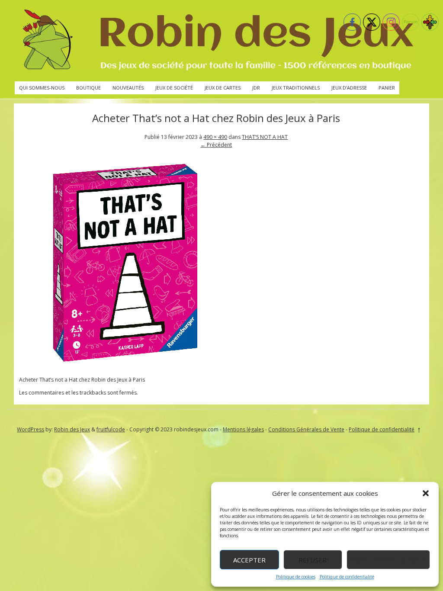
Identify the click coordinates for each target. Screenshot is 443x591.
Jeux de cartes (223, 87)
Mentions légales (243, 429)
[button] (425, 493)
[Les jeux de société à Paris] (216, 41)
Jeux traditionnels (296, 87)
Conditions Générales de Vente (306, 429)
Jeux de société (174, 87)
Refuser (313, 560)
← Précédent (216, 144)
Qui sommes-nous (41, 87)
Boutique (88, 87)
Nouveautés (128, 87)
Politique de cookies (295, 577)
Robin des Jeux (72, 429)
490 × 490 (215, 137)
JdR (256, 87)
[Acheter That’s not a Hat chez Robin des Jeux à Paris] (125, 366)
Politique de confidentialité (347, 577)
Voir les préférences (388, 560)
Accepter (249, 560)
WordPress (30, 429)
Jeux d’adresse (349, 87)
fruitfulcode (110, 429)
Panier (387, 87)
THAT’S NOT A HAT (265, 137)
